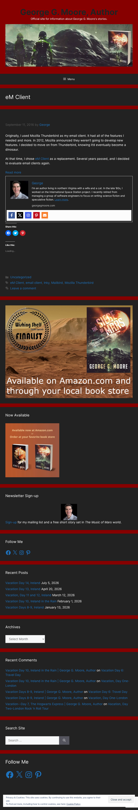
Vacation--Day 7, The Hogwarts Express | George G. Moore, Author (54, 704)
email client (34, 283)
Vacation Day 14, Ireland (22, 583)
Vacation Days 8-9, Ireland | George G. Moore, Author (44, 692)
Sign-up (11, 522)
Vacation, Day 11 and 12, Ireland (28, 595)
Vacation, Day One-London (108, 698)
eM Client (42, 159)
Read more (13, 172)
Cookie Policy (73, 804)
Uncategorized (20, 277)
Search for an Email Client (34, 117)
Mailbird (57, 283)
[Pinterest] (36, 215)
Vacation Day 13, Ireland (22, 589)
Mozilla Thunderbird (79, 283)
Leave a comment (23, 288)
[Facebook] (11, 215)
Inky (46, 283)
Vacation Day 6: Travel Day (107, 692)
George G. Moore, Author (69, 12)
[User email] (45, 215)
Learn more (61, 199)
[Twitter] (20, 215)
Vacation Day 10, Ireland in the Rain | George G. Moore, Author (50, 670)
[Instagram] (28, 215)
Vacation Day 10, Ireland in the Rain (31, 601)
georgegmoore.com (43, 205)
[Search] (64, 740)
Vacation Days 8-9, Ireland (24, 607)
